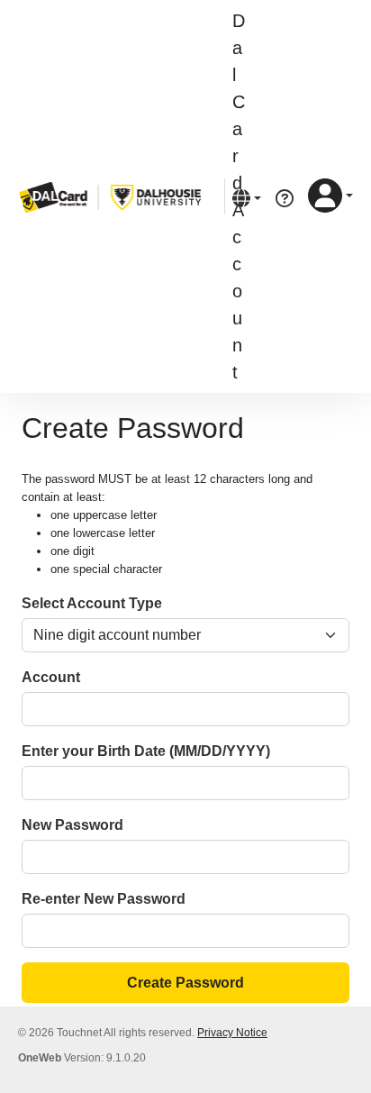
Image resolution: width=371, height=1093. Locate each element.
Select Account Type (92, 603)
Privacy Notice (232, 1032)
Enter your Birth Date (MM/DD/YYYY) (146, 751)
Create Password (185, 982)
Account (51, 677)
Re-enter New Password (104, 898)
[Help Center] (284, 197)
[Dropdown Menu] (246, 197)
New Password (72, 825)
